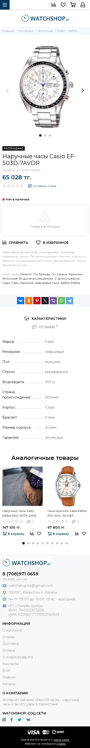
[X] (45, 300)
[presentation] (7, 90)
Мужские (75, 274)
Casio (6, 283)
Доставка (10, 644)
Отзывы (8, 637)
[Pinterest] (37, 300)
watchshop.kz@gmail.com (30, 586)
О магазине (12, 630)
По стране (59, 274)
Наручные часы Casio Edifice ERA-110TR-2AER (19, 513)
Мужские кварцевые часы (39, 283)
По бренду (42, 274)
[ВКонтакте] (20, 300)
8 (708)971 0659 (20, 574)
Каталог (26, 274)
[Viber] (53, 300)
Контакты (10, 664)
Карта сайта (61, 740)
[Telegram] (69, 300)
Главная (9, 677)
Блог (6, 670)
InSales (61, 743)
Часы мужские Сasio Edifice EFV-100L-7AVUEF (67, 513)
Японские (10, 278)
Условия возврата (17, 657)
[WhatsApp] (61, 300)
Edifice (65, 283)
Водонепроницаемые (36, 278)
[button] (40, 135)
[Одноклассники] (28, 300)
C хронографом (66, 278)
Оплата (8, 650)
